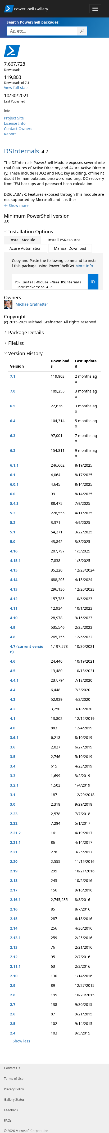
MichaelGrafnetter (32, 304)
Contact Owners (18, 128)
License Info (14, 123)
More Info (84, 265)
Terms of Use (14, 1078)
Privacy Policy (14, 1089)
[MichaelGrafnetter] (9, 304)
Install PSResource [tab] (64, 239)
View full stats (16, 87)
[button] (16, 205)
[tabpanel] (55, 273)
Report (10, 133)
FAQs (8, 1120)
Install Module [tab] (22, 239)
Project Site (14, 118)
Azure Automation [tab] (26, 248)
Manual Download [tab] (70, 248)
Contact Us (12, 1068)
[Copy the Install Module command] (93, 281)
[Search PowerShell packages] (82, 31)
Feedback (11, 1110)
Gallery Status (14, 1099)
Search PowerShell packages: (33, 22)
